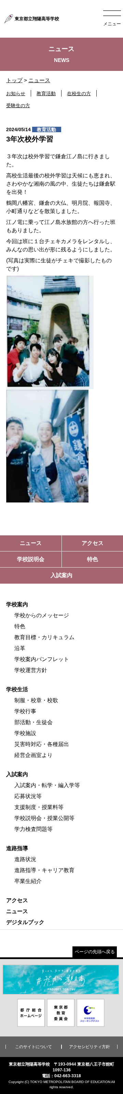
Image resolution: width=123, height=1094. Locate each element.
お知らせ (15, 93)
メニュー (112, 23)
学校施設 (25, 733)
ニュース (39, 80)
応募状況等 (28, 796)
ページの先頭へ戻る (95, 951)
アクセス (17, 900)
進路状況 (25, 859)
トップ (14, 80)
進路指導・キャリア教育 (44, 870)
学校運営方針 (30, 670)
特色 (19, 626)
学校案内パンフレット (41, 659)
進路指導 (17, 848)
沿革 (19, 648)
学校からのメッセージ (41, 615)
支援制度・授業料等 (39, 807)
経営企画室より (33, 755)
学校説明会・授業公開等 (44, 818)
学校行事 (25, 711)
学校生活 (17, 689)
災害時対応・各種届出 (41, 744)
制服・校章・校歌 (36, 700)
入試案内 (17, 774)
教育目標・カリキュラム (44, 637)
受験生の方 (18, 105)
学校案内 (17, 604)
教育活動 (46, 93)
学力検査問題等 (33, 829)
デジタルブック (25, 922)
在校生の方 (79, 93)
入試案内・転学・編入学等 (47, 785)
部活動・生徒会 (33, 722)
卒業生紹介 (28, 881)
